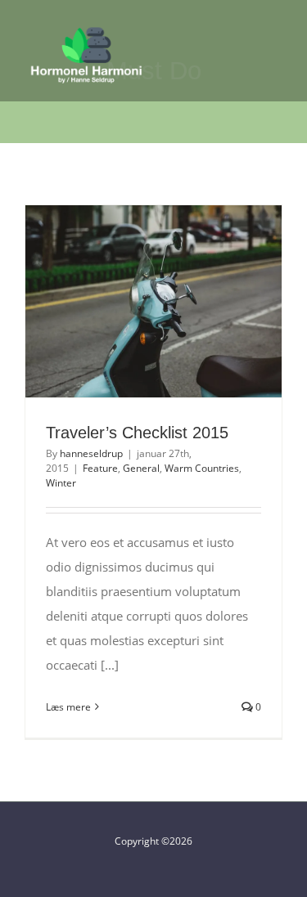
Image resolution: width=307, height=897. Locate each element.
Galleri (183, 300)
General (141, 468)
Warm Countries (202, 468)
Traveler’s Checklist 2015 (123, 300)
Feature (100, 468)
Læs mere (68, 707)
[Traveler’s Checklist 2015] (153, 301)
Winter (61, 483)
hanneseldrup (91, 453)
